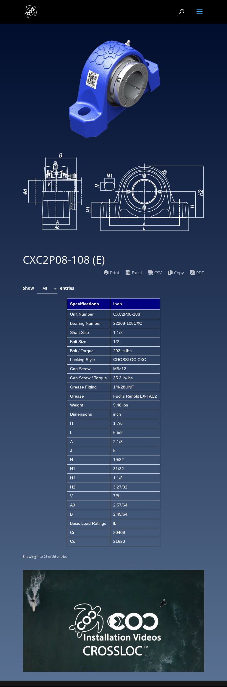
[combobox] (47, 288)
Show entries (48, 288)
